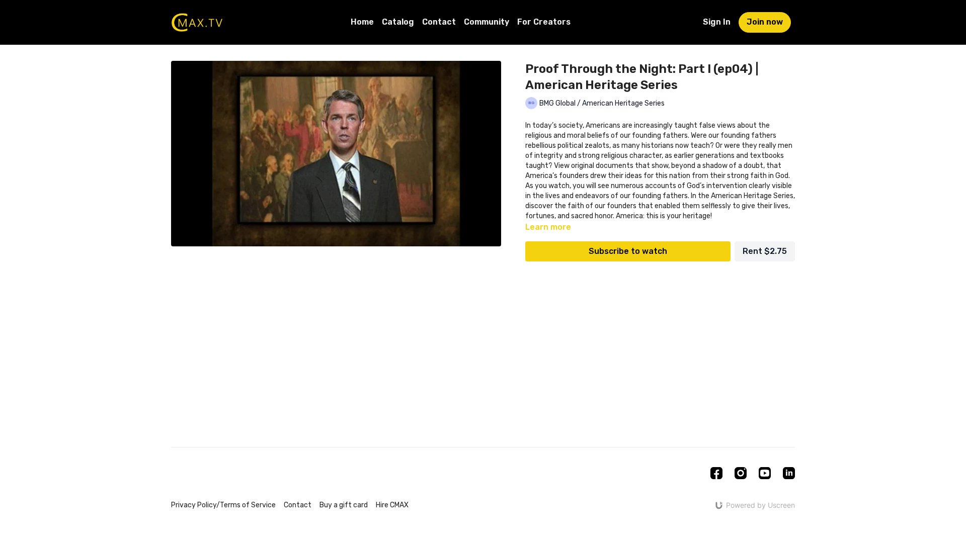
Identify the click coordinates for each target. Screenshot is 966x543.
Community (486, 22)
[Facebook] (716, 473)
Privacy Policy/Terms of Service (223, 505)
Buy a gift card (343, 505)
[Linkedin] (789, 473)
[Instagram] (741, 473)
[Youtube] (765, 473)
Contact (439, 22)
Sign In (717, 22)
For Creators (544, 22)
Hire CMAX (392, 505)
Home (362, 22)
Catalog (398, 22)
